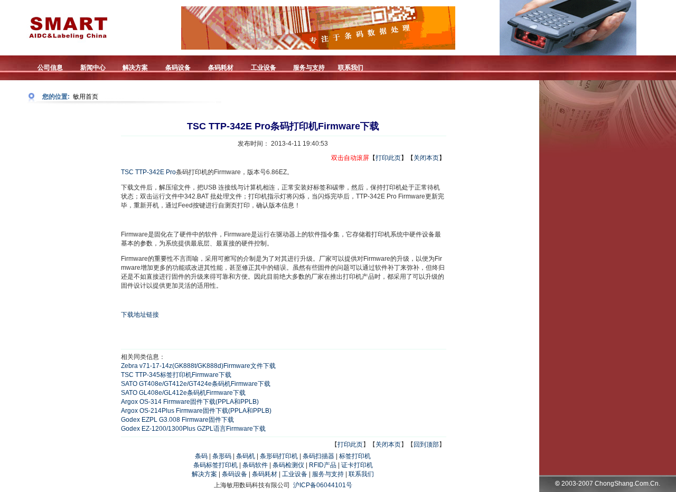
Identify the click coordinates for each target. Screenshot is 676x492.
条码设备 (234, 474)
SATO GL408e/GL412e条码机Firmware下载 (183, 392)
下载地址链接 (140, 314)
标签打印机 (355, 456)
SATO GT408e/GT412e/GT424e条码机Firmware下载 (195, 383)
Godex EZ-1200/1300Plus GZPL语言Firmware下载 (193, 428)
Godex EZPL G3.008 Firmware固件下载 (177, 419)
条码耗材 (264, 474)
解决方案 (204, 474)
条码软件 (255, 465)
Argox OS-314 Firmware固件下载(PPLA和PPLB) (190, 401)
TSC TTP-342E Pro (148, 172)
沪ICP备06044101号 (322, 485)
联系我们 (361, 474)
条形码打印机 (279, 456)
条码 (201, 456)
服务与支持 (328, 474)
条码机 (245, 456)
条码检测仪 (288, 465)
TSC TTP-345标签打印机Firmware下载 (176, 375)
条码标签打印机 (215, 465)
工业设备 (294, 474)
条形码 (221, 456)
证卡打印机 (357, 465)
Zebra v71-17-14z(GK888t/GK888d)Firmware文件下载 (198, 366)
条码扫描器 (318, 456)
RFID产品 (322, 465)
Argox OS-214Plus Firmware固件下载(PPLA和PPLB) (196, 410)
